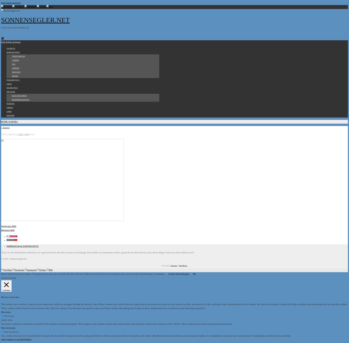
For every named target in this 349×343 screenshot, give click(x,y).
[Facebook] (18, 7)
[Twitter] (41, 7)
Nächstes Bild (7, 230)
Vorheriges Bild (8, 226)
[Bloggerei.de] (12, 236)
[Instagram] (31, 7)
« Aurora (5, 128)
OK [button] (194, 274)
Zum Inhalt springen (11, 3)
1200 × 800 (23, 134)
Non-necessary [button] (8, 328)
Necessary (9, 316)
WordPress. (183, 266)
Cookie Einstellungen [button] (178, 274)
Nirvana (174, 266)
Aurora (13, 121)
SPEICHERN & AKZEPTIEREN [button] (16, 339)
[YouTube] (6, 7)
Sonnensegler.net (35, 20)
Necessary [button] (6, 312)
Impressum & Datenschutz (23, 246)
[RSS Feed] (49, 7)
